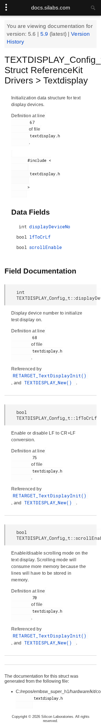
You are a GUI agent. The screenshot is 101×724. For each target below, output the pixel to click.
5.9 (45, 34)
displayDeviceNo (49, 226)
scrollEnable (45, 247)
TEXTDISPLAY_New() (49, 382)
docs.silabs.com (50, 8)
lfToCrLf (39, 237)
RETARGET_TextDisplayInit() (50, 375)
